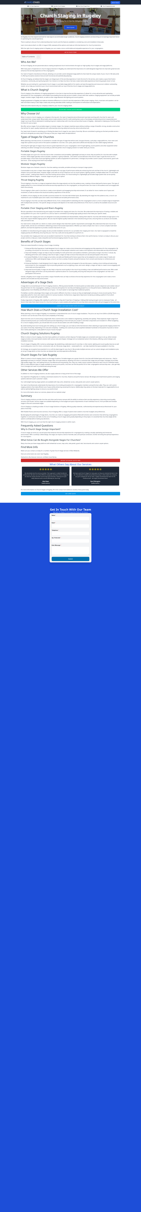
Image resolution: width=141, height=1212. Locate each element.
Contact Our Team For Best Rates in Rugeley (70, 306)
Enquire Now (70, 499)
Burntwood (32, 457)
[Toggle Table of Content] (37, 56)
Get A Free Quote (70, 493)
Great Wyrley (52, 457)
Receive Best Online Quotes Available (70, 109)
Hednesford (24, 457)
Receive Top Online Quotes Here (70, 460)
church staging (79, 37)
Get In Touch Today (71, 52)
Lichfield (45, 457)
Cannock (39, 457)
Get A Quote (70, 27)
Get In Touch (115, 2)
